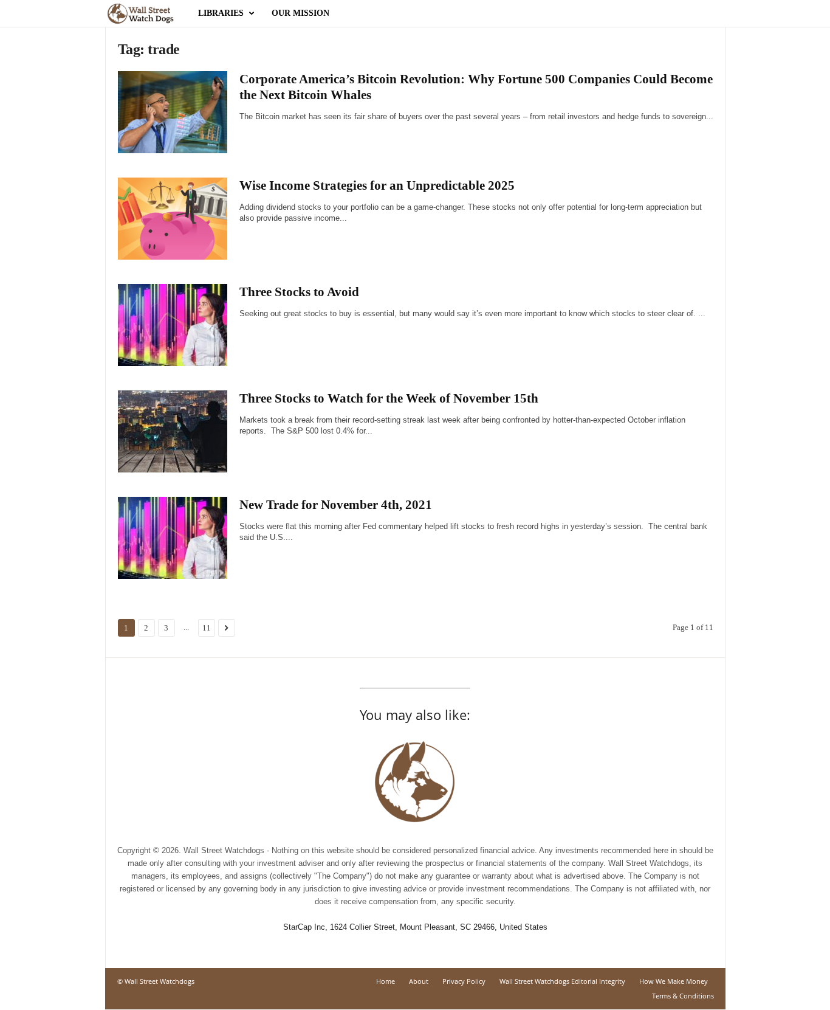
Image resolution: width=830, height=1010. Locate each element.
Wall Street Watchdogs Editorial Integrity (562, 981)
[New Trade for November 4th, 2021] (172, 538)
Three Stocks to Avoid (299, 292)
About (418, 981)
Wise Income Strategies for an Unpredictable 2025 (377, 185)
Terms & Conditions (683, 995)
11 (206, 627)
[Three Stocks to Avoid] (172, 325)
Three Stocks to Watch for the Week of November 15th (388, 398)
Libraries (221, 13)
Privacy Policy (463, 981)
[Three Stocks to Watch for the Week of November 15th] (172, 431)
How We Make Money (673, 981)
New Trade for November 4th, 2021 (335, 504)
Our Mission (300, 13)
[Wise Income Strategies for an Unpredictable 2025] (172, 219)
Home (385, 981)
